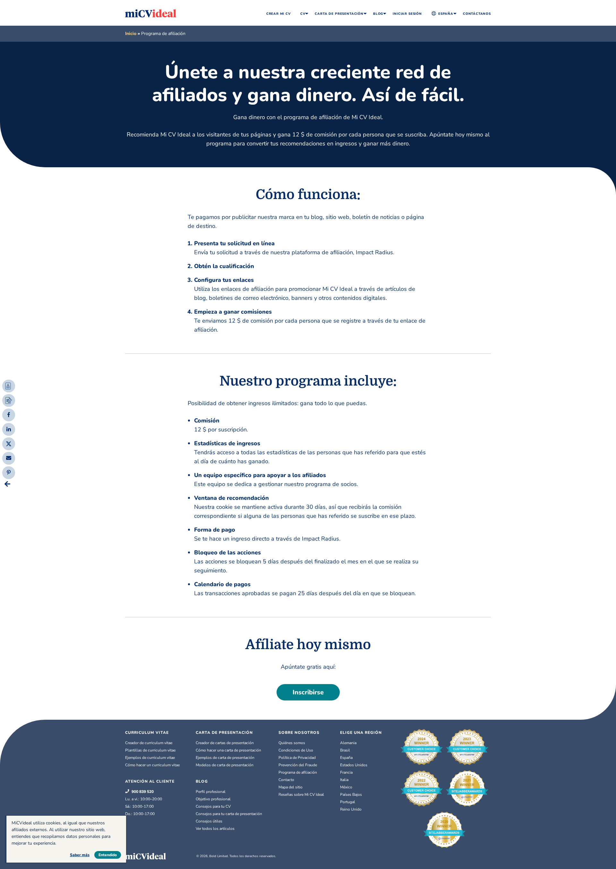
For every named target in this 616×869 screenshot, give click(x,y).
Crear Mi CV (278, 14)
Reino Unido (351, 809)
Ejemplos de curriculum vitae (150, 757)
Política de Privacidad (297, 757)
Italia (344, 779)
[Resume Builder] (8, 385)
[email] (8, 457)
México (346, 787)
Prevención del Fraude (297, 765)
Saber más (80, 854)
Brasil (345, 750)
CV (302, 14)
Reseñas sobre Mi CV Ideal (301, 794)
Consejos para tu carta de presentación (229, 813)
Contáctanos (477, 14)
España (445, 14)
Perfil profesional (211, 791)
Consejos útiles (209, 821)
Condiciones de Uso (295, 750)
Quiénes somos (291, 742)
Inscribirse (308, 692)
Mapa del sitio (290, 787)
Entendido (107, 854)
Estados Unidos (353, 765)
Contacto (286, 779)
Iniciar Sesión (407, 14)
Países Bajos (351, 794)
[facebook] (8, 414)
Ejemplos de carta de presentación (225, 757)
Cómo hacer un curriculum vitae (152, 765)
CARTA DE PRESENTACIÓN (224, 732)
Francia (346, 772)
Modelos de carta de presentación (224, 765)
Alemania (348, 742)
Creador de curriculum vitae (148, 742)
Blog (378, 14)
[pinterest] (8, 471)
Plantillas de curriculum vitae (150, 750)
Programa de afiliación (297, 772)
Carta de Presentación (339, 14)
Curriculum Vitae (147, 732)
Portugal (347, 801)
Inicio (130, 33)
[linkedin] (8, 428)
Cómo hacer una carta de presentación (228, 750)
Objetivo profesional (213, 799)
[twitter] (8, 442)
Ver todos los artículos (215, 828)
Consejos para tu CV (213, 806)
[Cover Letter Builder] (8, 400)
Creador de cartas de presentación (225, 742)
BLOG (202, 781)
